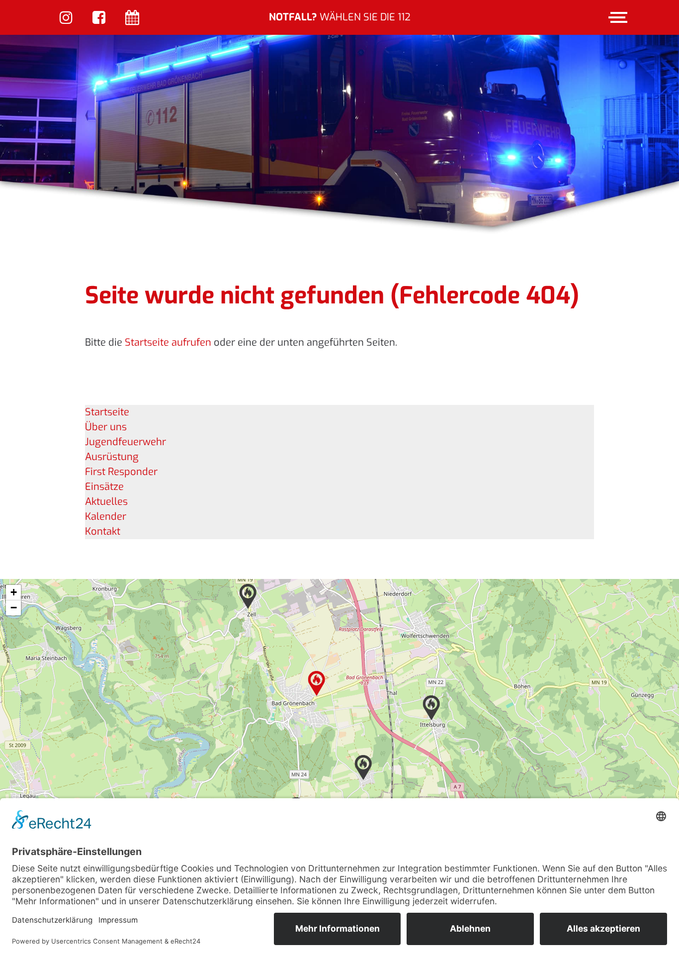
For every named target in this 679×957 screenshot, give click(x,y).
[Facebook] (99, 18)
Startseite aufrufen (168, 342)
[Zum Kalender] (132, 18)
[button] (316, 683)
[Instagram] (66, 18)
